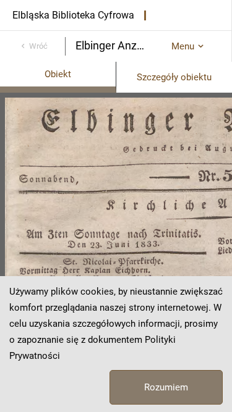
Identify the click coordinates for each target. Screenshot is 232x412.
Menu (182, 46)
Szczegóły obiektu (174, 77)
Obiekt (58, 74)
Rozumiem (166, 387)
